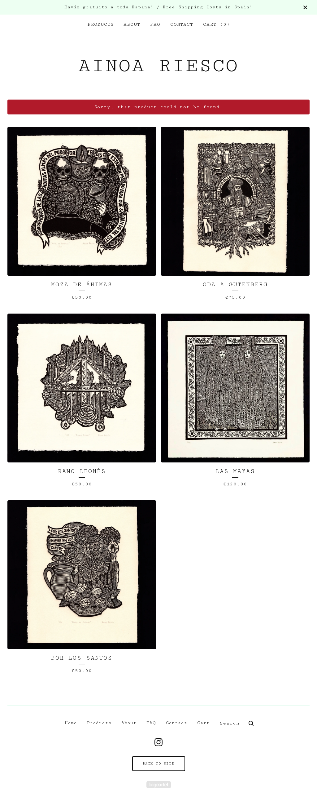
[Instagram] (158, 742)
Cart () (216, 24)
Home (71, 722)
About (132, 24)
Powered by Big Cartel (158, 784)
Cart (203, 722)
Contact (181, 24)
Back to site (159, 763)
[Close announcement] (305, 7)
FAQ (155, 24)
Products (100, 24)
